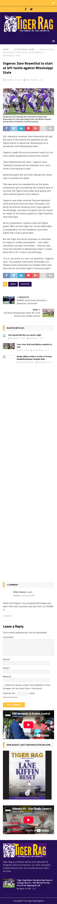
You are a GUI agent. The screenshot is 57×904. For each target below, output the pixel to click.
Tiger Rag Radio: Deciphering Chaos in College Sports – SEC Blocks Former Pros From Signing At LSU (35, 882)
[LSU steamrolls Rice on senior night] (4, 335)
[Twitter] (31, 9)
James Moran (38, 350)
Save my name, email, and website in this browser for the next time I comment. (26, 686)
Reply (9, 616)
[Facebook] (25, 9)
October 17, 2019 (13, 80)
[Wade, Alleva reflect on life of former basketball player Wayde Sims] (9, 465)
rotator (25, 284)
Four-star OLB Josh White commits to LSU (34, 345)
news (13, 284)
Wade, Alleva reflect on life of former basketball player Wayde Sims (34, 358)
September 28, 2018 (26, 362)
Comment (8, 637)
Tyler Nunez (32, 80)
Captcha (7, 693)
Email (6, 668)
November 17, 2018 (17, 338)
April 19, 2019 (24, 350)
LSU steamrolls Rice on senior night (24, 334)
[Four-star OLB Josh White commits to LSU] (9, 346)
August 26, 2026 (25, 888)
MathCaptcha (14, 697)
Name (6, 659)
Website (7, 676)
